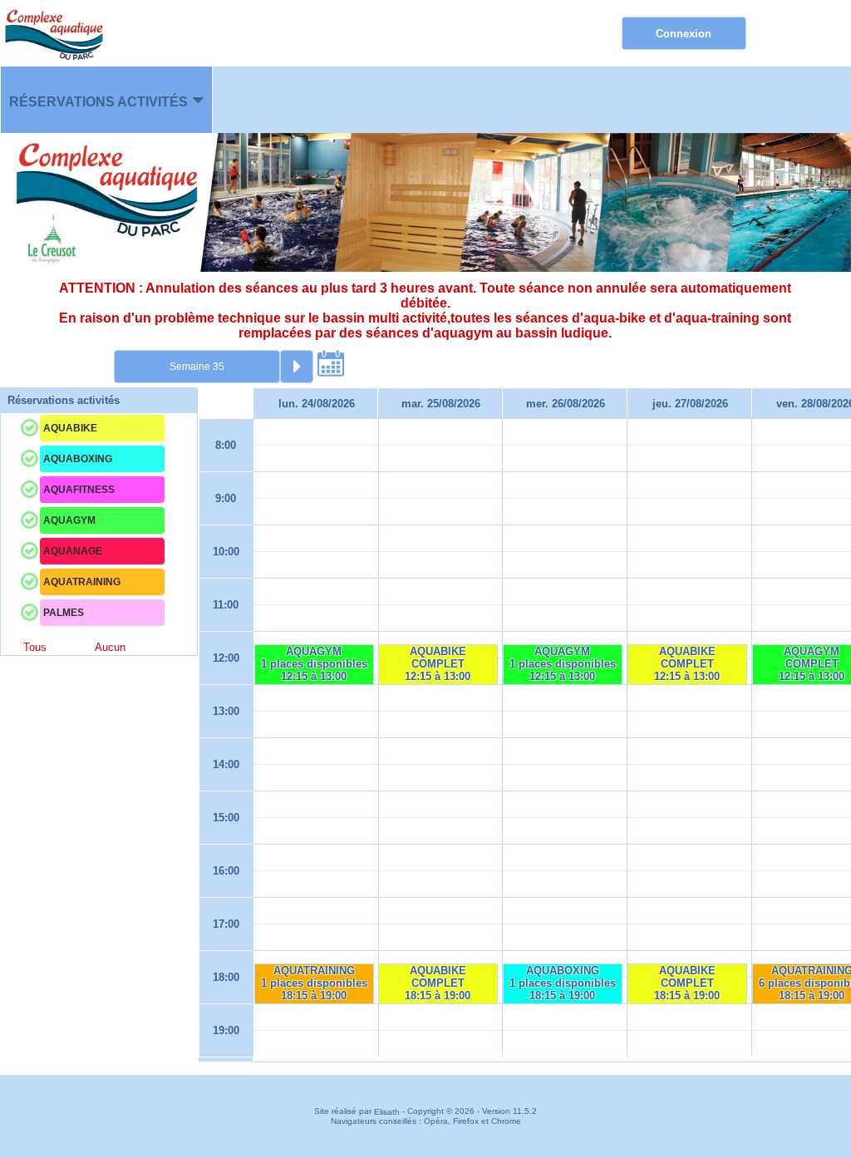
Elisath (388, 1111)
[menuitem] (106, 100)
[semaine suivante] (296, 366)
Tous (35, 647)
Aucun (110, 647)
